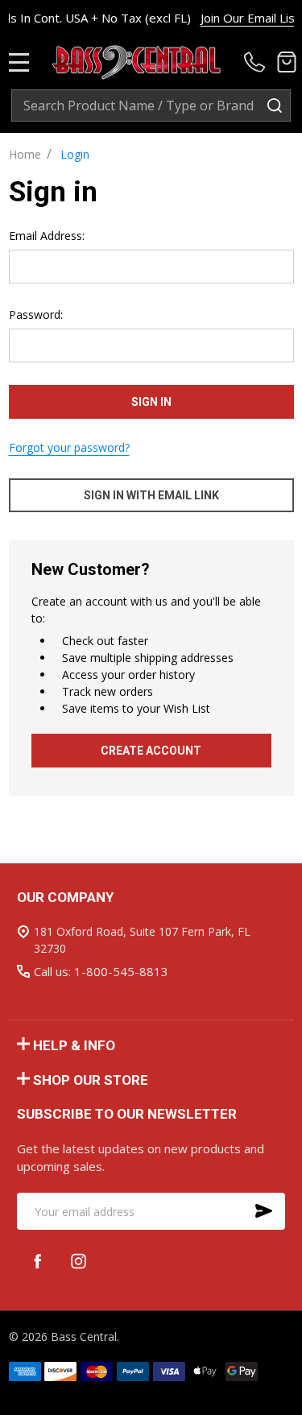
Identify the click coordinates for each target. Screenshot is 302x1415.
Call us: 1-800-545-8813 (101, 971)
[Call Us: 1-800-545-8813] (257, 62)
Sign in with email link (151, 495)
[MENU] (19, 62)
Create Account (151, 750)
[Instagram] (78, 1260)
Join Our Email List (244, 18)
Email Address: (47, 235)
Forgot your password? (69, 447)
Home (25, 154)
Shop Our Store (90, 1080)
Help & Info (74, 1045)
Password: (36, 314)
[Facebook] (37, 1260)
